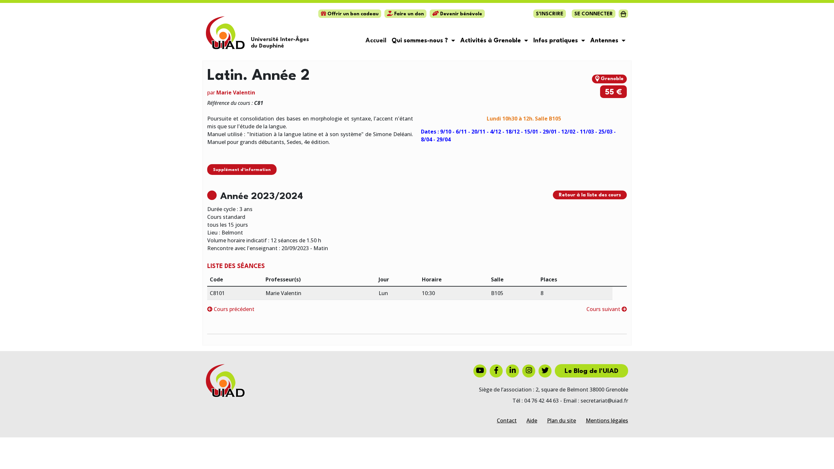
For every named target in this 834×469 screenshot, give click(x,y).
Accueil (376, 41)
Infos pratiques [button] (556, 41)
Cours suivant (604, 309)
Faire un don (408, 14)
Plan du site (561, 420)
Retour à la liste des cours (590, 195)
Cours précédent (233, 309)
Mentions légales (607, 420)
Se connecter (593, 14)
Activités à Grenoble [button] (491, 41)
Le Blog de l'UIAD (591, 371)
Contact (507, 420)
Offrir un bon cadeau (352, 14)
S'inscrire (549, 14)
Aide (531, 420)
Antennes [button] (605, 41)
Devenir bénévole (460, 14)
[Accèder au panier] (623, 13)
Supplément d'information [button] (242, 170)
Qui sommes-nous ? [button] (421, 41)
